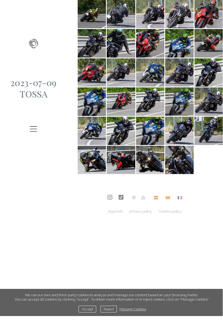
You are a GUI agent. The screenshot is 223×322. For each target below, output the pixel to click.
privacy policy (141, 211)
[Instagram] (110, 198)
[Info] (134, 197)
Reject (109, 309)
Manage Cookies (133, 309)
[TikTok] (121, 198)
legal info (115, 211)
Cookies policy (170, 211)
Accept (87, 309)
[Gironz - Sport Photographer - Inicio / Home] (33, 46)
